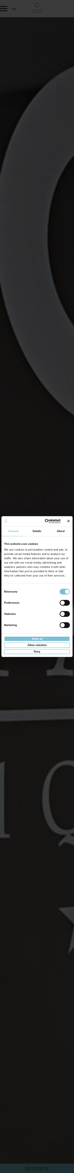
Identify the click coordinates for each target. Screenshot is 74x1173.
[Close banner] (68, 521)
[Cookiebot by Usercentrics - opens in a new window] (46, 521)
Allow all (37, 638)
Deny (37, 651)
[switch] (65, 603)
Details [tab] (37, 531)
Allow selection (37, 645)
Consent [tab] (13, 531)
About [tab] (61, 531)
